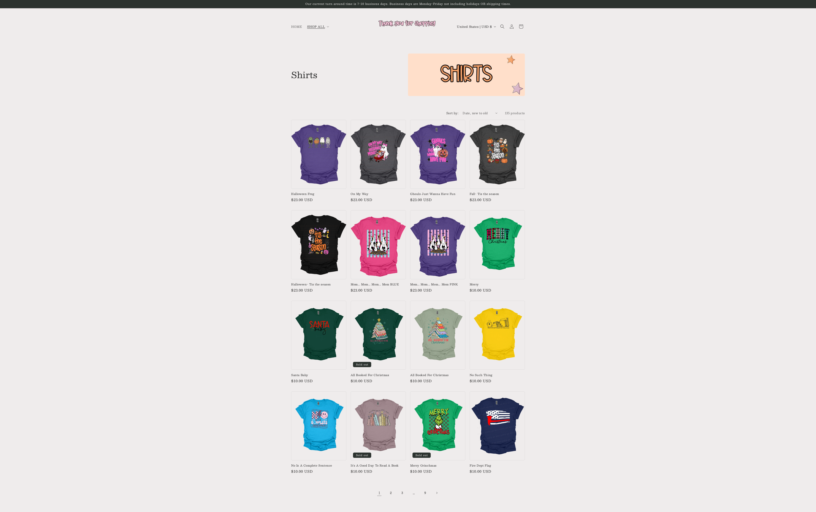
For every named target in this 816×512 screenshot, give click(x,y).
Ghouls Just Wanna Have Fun (433, 194)
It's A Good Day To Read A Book (375, 465)
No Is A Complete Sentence (311, 465)
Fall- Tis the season (484, 194)
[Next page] (436, 493)
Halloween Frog (302, 194)
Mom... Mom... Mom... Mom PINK (434, 284)
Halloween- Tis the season (311, 284)
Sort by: (452, 113)
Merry (474, 284)
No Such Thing (481, 375)
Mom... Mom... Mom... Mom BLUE (375, 284)
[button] (318, 26)
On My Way (359, 194)
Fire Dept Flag (480, 465)
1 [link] (379, 493)
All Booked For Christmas (370, 375)
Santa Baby (299, 375)
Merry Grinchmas (423, 465)
